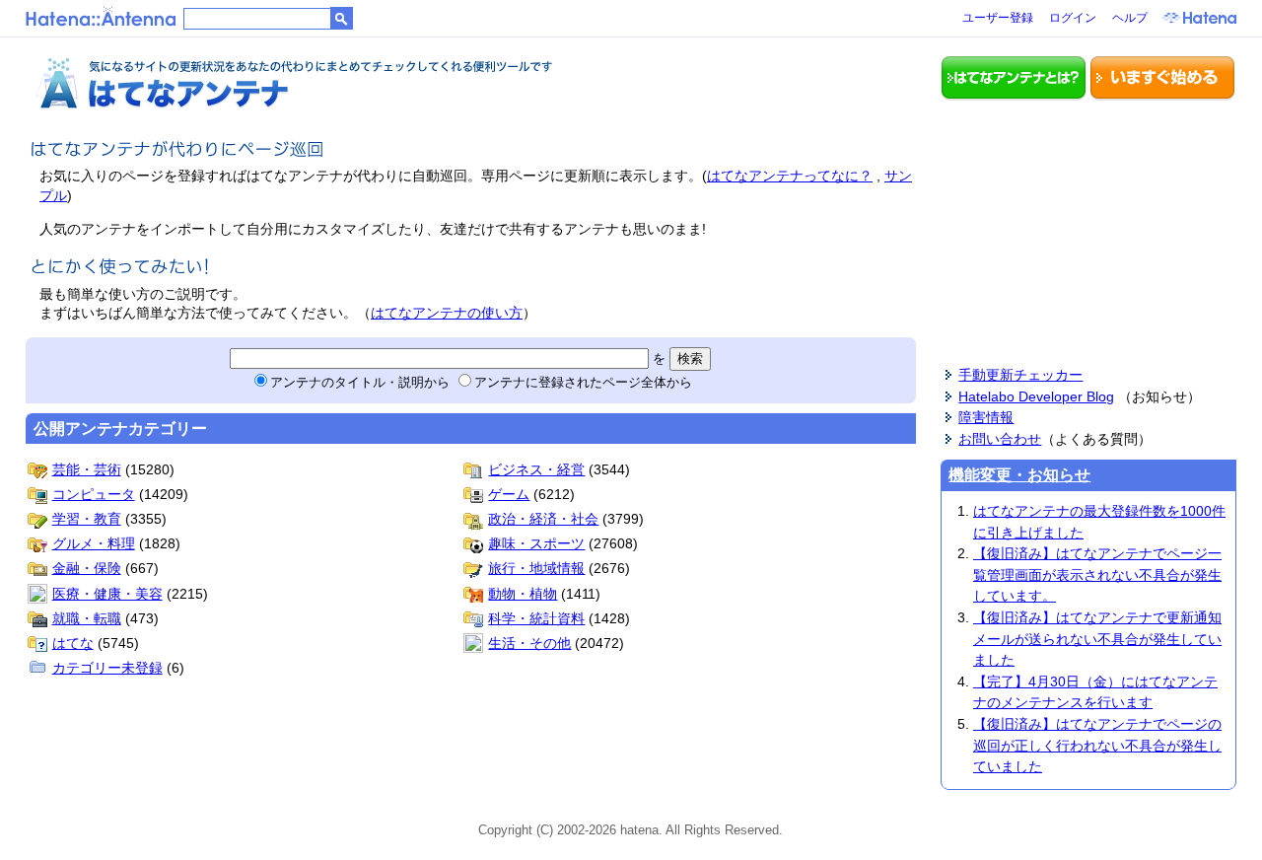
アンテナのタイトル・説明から (360, 382)
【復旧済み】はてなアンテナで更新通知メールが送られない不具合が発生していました (1097, 638)
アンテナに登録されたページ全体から (583, 382)
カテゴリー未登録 (107, 668)
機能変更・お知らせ (1019, 474)
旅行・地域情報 (536, 568)
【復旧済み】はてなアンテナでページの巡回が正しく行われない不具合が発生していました (1097, 745)
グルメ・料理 (93, 543)
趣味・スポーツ (536, 543)
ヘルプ (1130, 18)
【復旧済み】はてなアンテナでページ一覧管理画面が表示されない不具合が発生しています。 (1097, 574)
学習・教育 (86, 519)
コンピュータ (93, 494)
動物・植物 (522, 594)
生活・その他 (529, 643)
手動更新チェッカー (1020, 375)
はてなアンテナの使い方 (447, 313)
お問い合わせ (999, 439)
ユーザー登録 (997, 18)
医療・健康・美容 (107, 594)
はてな (73, 643)
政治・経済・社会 (543, 519)
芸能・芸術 (86, 469)
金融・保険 (86, 568)
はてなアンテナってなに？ (790, 175)
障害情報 (986, 417)
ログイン (1072, 18)
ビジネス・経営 (536, 469)
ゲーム (508, 494)
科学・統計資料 (536, 618)
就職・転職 (86, 618)
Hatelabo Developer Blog (1036, 396)
